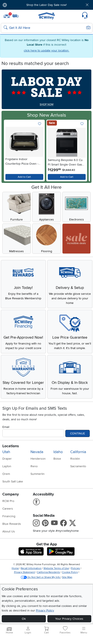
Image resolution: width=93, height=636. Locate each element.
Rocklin (75, 458)
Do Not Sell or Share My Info (44, 577)
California (78, 452)
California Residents (48, 572)
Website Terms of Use (56, 568)
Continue (77, 433)
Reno (34, 466)
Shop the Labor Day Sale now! (46, 5)
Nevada (36, 452)
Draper (7, 458)
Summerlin (37, 474)
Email (5, 427)
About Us (8, 531)
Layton (6, 466)
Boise (57, 458)
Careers (7, 508)
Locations (10, 446)
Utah (6, 452)
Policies (75, 568)
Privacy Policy (45, 610)
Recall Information (31, 568)
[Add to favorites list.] (39, 124)
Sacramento (78, 466)
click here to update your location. (46, 50)
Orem (6, 474)
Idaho (58, 452)
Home (15, 568)
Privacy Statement (24, 572)
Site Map (67, 577)
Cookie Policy (70, 572)
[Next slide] (84, 149)
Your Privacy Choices (69, 619)
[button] (17, 5)
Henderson (38, 458)
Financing (8, 516)
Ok (24, 619)
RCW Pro (8, 501)
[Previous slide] (9, 149)
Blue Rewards (11, 524)
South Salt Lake (12, 481)
